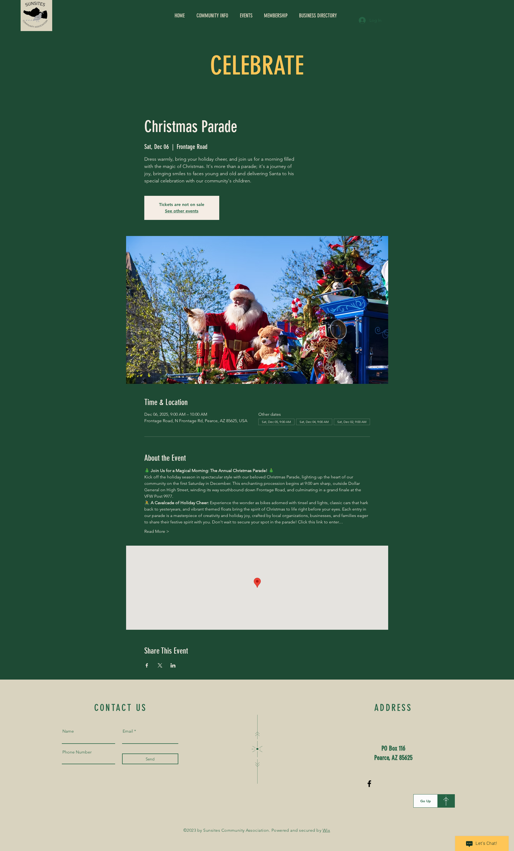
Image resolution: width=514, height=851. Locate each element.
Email (128, 731)
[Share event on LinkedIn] (173, 665)
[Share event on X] (159, 665)
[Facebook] (369, 783)
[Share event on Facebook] (146, 665)
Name (68, 731)
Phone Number (77, 752)
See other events (181, 210)
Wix (326, 830)
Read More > (156, 531)
